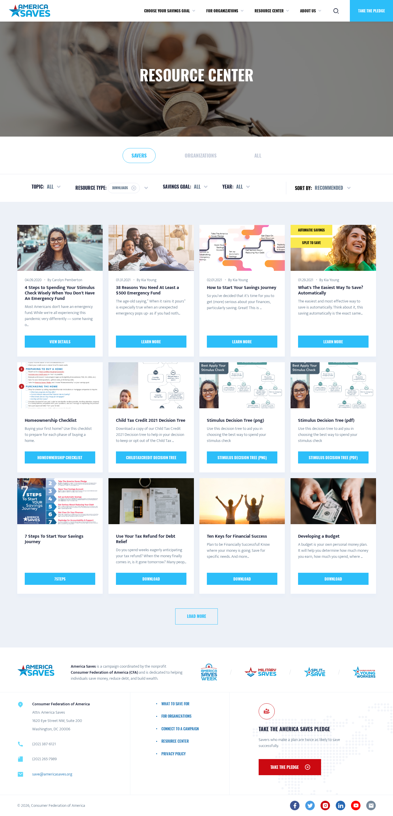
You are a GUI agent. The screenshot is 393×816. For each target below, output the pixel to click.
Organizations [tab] (201, 155)
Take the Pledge (371, 11)
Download (151, 579)
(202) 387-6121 (44, 744)
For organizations (222, 11)
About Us (308, 11)
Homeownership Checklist (59, 457)
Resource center (269, 11)
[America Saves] (36, 670)
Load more (196, 616)
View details (59, 341)
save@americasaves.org (52, 774)
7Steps (60, 579)
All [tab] (258, 155)
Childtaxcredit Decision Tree (151, 457)
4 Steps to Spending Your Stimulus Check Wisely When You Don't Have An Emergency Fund (60, 293)
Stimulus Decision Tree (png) (242, 457)
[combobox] (333, 188)
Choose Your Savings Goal (167, 11)
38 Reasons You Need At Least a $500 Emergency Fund (147, 290)
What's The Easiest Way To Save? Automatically (330, 290)
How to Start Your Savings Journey (241, 287)
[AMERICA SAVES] (30, 11)
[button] (194, 10)
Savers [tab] (139, 155)
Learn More (151, 341)
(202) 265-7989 (44, 759)
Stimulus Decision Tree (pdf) (333, 457)
